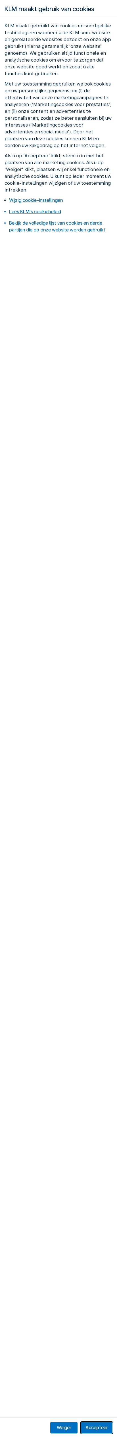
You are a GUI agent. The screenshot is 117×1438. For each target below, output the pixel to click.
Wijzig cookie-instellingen (36, 200)
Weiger (64, 1427)
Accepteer (96, 1427)
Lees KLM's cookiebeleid (35, 211)
